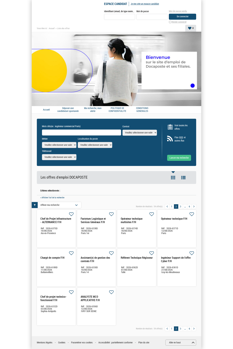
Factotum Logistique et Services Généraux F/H (93, 220)
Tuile (173, 177)
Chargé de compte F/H (52, 257)
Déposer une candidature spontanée (68, 110)
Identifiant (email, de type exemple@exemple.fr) (119, 11)
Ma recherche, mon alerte (92, 110)
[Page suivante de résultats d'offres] (194, 206)
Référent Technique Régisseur (137, 257)
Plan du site (143, 342)
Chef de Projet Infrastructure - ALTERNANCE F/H (55, 220)
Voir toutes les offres (181, 127)
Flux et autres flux (180, 139)
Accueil (51, 28)
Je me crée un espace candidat (145, 3)
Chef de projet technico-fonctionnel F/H (53, 298)
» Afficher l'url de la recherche (52, 197)
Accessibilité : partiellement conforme (115, 342)
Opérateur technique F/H (174, 218)
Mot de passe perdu (178, 11)
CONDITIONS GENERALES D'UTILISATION (142, 110)
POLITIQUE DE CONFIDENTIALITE (117, 110)
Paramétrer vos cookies (82, 342)
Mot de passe (142, 11)
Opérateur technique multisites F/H (131, 220)
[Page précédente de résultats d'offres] (167, 206)
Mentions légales (44, 342)
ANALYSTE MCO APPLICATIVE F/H (90, 298)
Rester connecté (179, 22)
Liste (183, 177)
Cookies (61, 342)
